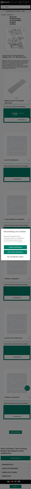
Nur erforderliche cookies (15, 257)
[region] (15, 244)
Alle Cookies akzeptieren (15, 252)
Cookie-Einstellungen (15, 247)
